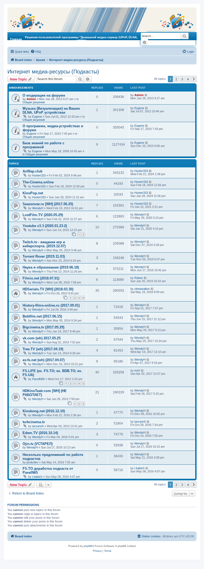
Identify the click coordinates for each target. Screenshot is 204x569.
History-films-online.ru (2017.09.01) (51, 305)
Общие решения (34, 102)
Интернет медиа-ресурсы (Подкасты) (53, 72)
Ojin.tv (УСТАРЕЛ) (38, 444)
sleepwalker (142, 288)
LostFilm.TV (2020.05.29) (43, 215)
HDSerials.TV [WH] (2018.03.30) (48, 289)
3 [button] (182, 79)
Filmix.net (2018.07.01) (41, 278)
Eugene (37, 116)
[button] (194, 79)
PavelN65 (38, 379)
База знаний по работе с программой (43, 145)
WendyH (37, 208)
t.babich (37, 476)
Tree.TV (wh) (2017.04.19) (43, 349)
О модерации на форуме (44, 95)
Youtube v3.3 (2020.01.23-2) (45, 226)
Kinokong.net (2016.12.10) (44, 411)
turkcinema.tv (34, 422)
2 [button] (176, 79)
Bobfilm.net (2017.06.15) (42, 316)
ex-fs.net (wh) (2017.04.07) (44, 360)
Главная (16, 39)
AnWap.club (32, 171)
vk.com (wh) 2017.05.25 (42, 338)
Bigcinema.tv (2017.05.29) (43, 327)
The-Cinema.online (38, 182)
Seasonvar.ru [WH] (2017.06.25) (48, 204)
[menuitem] (36, 51)
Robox (138, 277)
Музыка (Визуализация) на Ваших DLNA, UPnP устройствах (51, 110)
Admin (31, 99)
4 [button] (188, 79)
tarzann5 (38, 426)
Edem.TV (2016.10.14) (40, 433)
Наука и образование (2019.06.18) (51, 267)
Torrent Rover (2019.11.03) (44, 256)
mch (137, 370)
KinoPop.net (33, 193)
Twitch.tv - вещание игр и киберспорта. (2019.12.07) (44, 244)
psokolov (32, 462)
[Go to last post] (146, 95)
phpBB (88, 546)
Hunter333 (39, 175)
